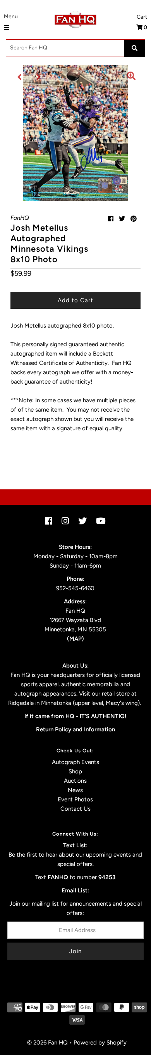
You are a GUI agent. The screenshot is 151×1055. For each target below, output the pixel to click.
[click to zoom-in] (131, 77)
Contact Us (75, 808)
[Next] (38, 77)
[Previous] (19, 77)
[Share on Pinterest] (133, 219)
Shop (75, 771)
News (75, 790)
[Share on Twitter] (122, 219)
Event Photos (75, 799)
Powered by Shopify (100, 1042)
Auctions (75, 780)
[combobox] (75, 47)
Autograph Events (75, 762)
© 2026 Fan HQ (47, 1042)
